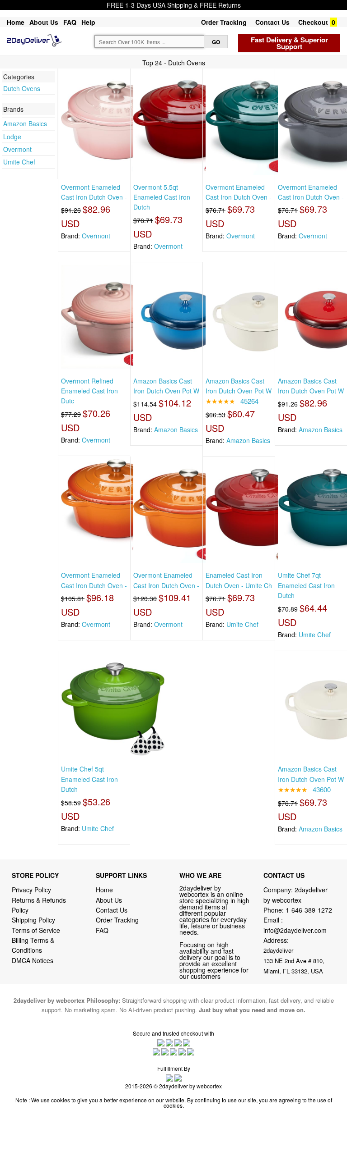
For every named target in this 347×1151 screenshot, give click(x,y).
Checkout (313, 22)
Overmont (17, 149)
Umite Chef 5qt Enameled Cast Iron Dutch (89, 779)
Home (15, 22)
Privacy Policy (31, 889)
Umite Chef (19, 161)
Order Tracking (224, 22)
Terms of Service (36, 930)
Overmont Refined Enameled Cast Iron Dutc (89, 391)
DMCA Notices (32, 960)
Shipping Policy (34, 919)
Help (88, 22)
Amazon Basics (25, 123)
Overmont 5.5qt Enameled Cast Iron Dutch (161, 197)
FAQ (69, 22)
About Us (43, 22)
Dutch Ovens (21, 88)
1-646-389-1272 (309, 909)
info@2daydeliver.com (295, 930)
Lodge (12, 136)
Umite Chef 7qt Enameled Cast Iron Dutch (306, 585)
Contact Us (272, 22)
